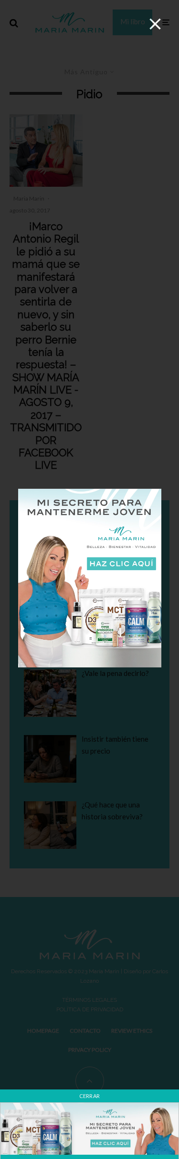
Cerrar (89, 1096)
